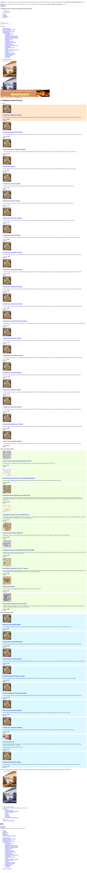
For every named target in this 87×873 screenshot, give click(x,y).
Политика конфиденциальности (11, 817)
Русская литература (9, 50)
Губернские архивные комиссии (11, 45)
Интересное (7, 57)
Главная (4, 14)
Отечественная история (10, 47)
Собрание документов (9, 52)
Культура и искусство (9, 44)
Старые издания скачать (66, 769)
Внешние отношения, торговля (11, 38)
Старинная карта (9, 498)
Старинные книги (6, 32)
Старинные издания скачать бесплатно (53, 769)
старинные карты (13, 480)
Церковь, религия (8, 55)
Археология (7, 34)
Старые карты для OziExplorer (9, 31)
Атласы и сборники (7, 30)
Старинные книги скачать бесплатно (15, 769)
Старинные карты (6, 28)
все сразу (4, 103)
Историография (8, 43)
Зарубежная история (9, 41)
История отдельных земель (10, 42)
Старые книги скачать (27, 769)
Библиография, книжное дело (11, 35)
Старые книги (42, 769)
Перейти (4, 120)
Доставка (5, 15)
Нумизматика (8, 46)
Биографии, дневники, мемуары (11, 36)
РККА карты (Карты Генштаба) (9, 29)
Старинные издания (9, 33)
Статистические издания (10, 54)
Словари (7, 51)
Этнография (7, 56)
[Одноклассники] (3, 824)
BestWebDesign (11, 820)
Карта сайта (7, 816)
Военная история (8, 39)
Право (6, 48)
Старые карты (6, 535)
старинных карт (10, 570)
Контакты (5, 17)
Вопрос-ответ (5, 16)
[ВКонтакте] (1, 824)
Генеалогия (7, 40)
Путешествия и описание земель (11, 49)
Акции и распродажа (7, 59)
